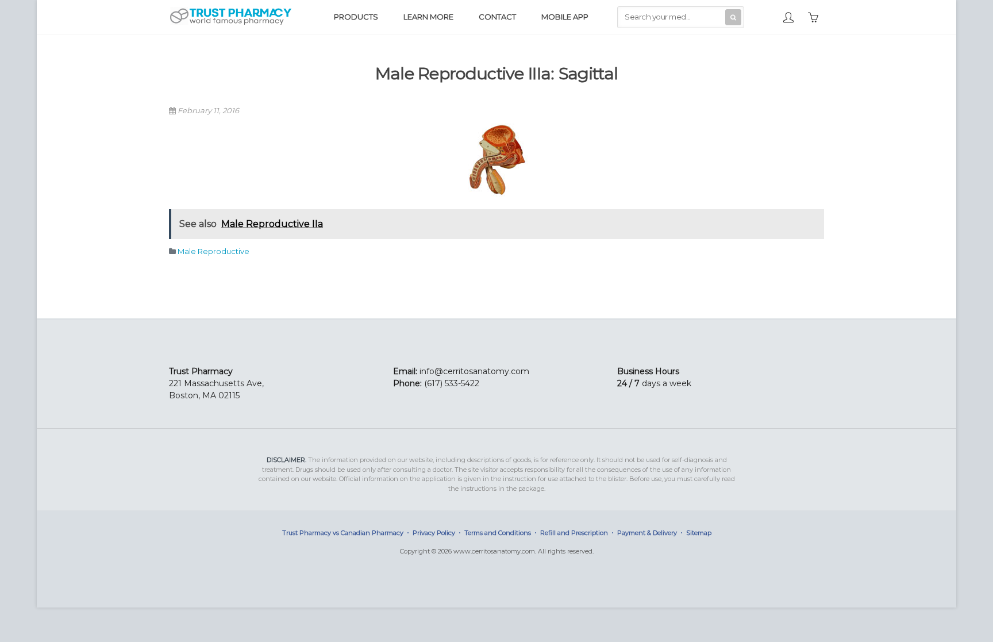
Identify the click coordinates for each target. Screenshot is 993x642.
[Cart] (813, 16)
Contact (497, 16)
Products (356, 16)
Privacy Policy (434, 533)
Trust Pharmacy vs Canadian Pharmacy (342, 533)
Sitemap (698, 533)
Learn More (428, 16)
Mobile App (564, 16)
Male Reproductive (213, 251)
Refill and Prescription (574, 533)
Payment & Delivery (647, 533)
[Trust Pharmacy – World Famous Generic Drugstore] (230, 23)
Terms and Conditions (497, 533)
